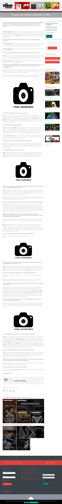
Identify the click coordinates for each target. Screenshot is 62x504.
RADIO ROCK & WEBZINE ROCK (30, 468)
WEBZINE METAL (23, 380)
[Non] (60, 501)
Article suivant (40, 395)
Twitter (4, 391)
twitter (49, 1)
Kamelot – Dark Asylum (49, 96)
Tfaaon (11, 373)
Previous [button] (45, 78)
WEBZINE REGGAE (52, 101)
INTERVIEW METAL (17, 380)
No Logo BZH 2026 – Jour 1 (49, 131)
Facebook (7, 391)
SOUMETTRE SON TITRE (8, 462)
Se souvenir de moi (7, 480)
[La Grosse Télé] (57, 1)
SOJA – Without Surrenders (49, 120)
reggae (45, 5)
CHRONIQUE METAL (47, 89)
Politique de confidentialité (34, 502)
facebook (51, 1)
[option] (23, 411)
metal (30, 5)
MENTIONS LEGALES (19, 462)
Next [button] (59, 78)
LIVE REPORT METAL (6, 400)
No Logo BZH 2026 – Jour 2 (49, 108)
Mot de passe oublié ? (7, 487)
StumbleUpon (13, 391)
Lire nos (47, 480)
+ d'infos (27, 6)
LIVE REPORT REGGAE (47, 101)
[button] (55, 10)
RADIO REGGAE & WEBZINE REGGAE (31, 473)
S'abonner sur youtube (52, 62)
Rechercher (53, 48)
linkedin (53, 1)
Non (27, 502)
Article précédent (7, 395)
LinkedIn (10, 391)
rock (15, 5)
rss (55, 1)
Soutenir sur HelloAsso (53, 58)
